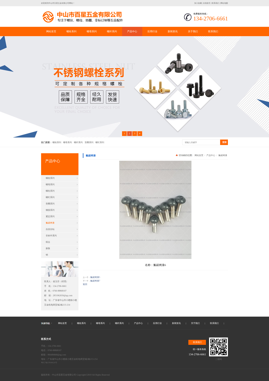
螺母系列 (67, 142)
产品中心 (211, 155)
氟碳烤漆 (222, 155)
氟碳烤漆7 (95, 281)
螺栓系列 (56, 142)
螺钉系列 (99, 142)
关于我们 (195, 323)
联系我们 (215, 3)
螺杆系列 (78, 142)
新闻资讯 (176, 323)
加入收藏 (198, 3)
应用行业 (157, 323)
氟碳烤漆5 (95, 277)
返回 (85, 284)
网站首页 (199, 155)
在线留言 (206, 3)
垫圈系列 (89, 142)
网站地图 (224, 3)
